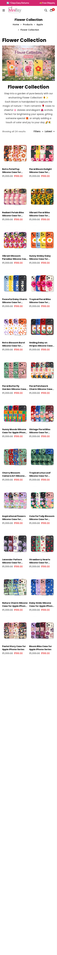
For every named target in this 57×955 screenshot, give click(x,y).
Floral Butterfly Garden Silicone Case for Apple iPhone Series (14, 391)
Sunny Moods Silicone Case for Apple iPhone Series (14, 432)
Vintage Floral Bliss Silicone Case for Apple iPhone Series (40, 432)
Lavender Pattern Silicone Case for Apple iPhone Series (13, 562)
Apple (40, 24)
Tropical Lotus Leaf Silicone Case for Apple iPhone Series (40, 475)
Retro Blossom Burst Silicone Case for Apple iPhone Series (13, 345)
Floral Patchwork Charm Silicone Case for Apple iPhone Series (40, 391)
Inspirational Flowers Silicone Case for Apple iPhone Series (14, 519)
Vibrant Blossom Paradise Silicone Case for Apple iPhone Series (14, 260)
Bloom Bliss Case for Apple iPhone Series (40, 648)
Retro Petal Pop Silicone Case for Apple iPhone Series (13, 172)
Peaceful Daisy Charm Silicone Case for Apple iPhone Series (14, 302)
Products (28, 24)
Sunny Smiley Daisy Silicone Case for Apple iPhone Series (40, 259)
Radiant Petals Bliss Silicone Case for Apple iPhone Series (13, 215)
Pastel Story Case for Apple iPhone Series (14, 648)
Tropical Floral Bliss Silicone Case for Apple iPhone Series (40, 302)
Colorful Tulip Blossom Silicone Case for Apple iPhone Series (41, 519)
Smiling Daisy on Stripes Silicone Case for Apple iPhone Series (41, 347)
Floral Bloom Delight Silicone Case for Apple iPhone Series (40, 172)
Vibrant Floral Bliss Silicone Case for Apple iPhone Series (40, 215)
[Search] (46, 10)
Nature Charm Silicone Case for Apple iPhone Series (15, 606)
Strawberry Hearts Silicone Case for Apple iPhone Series (40, 562)
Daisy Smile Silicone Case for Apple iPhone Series (41, 606)
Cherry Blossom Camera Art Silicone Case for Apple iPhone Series (14, 477)
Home (16, 24)
